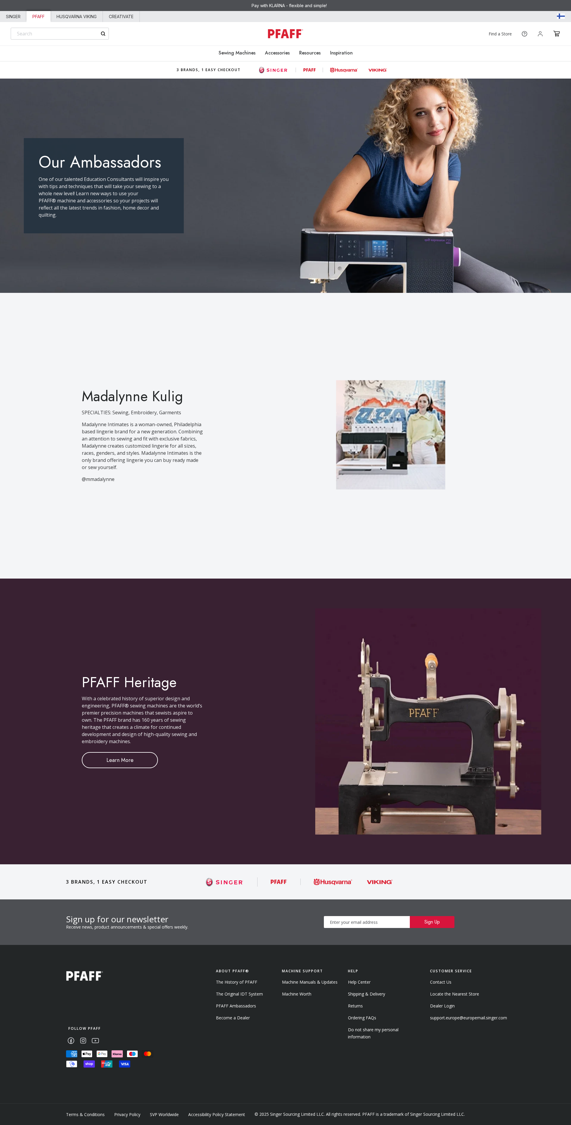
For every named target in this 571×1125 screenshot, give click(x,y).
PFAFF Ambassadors (236, 1006)
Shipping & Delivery (366, 994)
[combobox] (60, 34)
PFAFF (38, 16)
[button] (556, 33)
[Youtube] (95, 1041)
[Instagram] (83, 1041)
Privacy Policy (127, 1114)
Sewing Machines (237, 52)
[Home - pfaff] (285, 34)
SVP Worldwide (164, 1114)
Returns (355, 1006)
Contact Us (440, 982)
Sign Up (432, 921)
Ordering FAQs (362, 1018)
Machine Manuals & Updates (310, 982)
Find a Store (500, 34)
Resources (310, 52)
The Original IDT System (239, 994)
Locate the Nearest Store (454, 994)
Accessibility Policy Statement (216, 1114)
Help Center (359, 982)
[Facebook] (71, 1041)
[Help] (524, 34)
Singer (13, 16)
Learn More (120, 760)
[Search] (103, 33)
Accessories (277, 52)
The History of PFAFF (236, 982)
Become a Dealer (233, 1018)
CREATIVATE (121, 16)
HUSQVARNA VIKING (77, 16)
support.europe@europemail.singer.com (468, 1018)
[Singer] (224, 882)
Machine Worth (296, 994)
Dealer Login (442, 1006)
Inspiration (341, 52)
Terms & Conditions (85, 1114)
